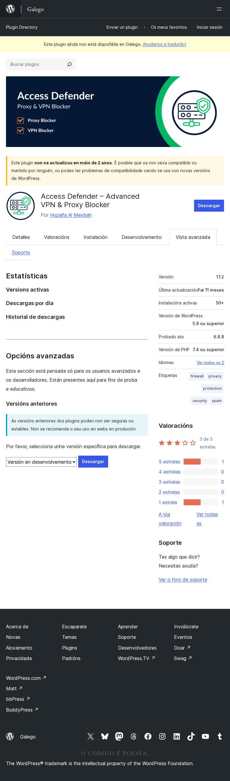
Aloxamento (19, 648)
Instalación (96, 237)
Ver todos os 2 (210, 362)
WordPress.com (26, 678)
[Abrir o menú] (220, 9)
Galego (28, 737)
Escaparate (74, 627)
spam (217, 400)
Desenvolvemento (142, 237)
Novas (13, 637)
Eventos (183, 637)
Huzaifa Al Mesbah (71, 215)
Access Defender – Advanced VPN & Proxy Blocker (90, 200)
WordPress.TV (136, 658)
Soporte (21, 252)
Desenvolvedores (137, 648)
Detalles (21, 237)
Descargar (209, 205)
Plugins (69, 648)
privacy (215, 376)
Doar (182, 648)
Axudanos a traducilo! (164, 44)
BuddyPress (22, 710)
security (200, 400)
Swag (183, 658)
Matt (14, 688)
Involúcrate (186, 627)
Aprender (128, 627)
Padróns (71, 658)
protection (212, 388)
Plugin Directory (22, 27)
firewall (197, 376)
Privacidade (19, 658)
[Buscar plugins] (69, 64)
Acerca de (17, 627)
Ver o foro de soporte (183, 580)
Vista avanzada (193, 237)
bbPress (18, 699)
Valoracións (56, 237)
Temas (69, 637)
